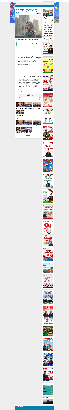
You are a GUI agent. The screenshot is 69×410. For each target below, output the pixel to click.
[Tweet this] (37, 13)
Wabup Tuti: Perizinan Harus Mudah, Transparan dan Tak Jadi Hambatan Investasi (48, 35)
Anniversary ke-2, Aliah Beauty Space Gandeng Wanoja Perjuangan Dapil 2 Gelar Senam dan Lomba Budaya (28, 132)
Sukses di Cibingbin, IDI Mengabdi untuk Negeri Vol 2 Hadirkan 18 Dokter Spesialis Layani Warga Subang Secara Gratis (48, 17)
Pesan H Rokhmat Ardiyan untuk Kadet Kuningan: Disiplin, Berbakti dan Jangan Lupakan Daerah (20, 108)
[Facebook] (26, 95)
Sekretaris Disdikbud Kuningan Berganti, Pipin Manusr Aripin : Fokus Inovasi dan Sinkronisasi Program (35, 98)
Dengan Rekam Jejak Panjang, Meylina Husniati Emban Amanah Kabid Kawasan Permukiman (23, 98)
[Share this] (36, 13)
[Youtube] (30, 95)
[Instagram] (29, 95)
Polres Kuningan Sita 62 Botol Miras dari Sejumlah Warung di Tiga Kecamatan (48, 33)
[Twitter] (28, 95)
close (13, 2)
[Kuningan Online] (21, 3)
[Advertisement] (29, 51)
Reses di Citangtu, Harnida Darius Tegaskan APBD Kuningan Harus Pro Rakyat (37, 108)
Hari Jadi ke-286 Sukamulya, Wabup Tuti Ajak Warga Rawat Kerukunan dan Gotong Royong (48, 25)
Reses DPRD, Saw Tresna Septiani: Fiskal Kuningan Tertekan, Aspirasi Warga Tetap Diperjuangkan (28, 108)
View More (28, 135)
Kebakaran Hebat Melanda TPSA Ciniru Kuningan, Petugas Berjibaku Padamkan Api (48, 402)
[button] (53, 1)
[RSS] (32, 95)
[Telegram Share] (39, 13)
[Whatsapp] (40, 13)
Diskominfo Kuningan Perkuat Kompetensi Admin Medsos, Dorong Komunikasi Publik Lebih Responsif (48, 29)
